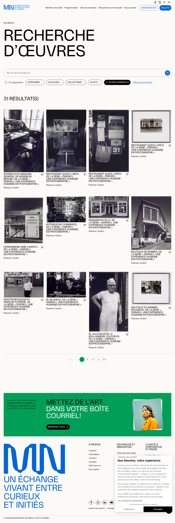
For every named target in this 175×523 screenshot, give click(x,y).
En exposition (16, 82)
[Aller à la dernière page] (104, 359)
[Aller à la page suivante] (98, 359)
